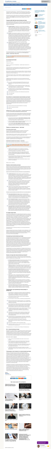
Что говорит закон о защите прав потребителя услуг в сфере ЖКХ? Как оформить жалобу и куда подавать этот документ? (40, 11)
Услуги (12, 4)
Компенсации (24, 4)
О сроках (20, 4)
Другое (29, 4)
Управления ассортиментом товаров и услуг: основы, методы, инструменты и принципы (42, 22)
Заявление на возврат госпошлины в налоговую (41, 30)
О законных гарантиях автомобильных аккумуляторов (41, 15)
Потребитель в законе (10, 1)
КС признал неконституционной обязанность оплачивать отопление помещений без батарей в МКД (40, 19)
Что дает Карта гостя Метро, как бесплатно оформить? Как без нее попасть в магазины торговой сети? (41, 27)
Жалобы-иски (8, 4)
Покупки (16, 4)
